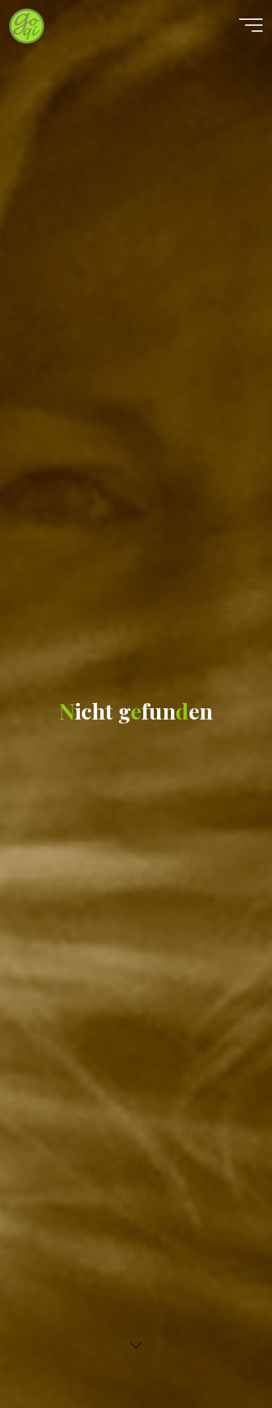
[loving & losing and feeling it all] (26, 24)
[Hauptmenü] (251, 25)
